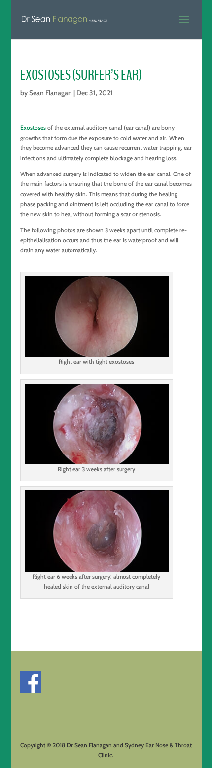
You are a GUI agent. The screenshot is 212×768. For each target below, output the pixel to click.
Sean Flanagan (50, 92)
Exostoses (33, 127)
